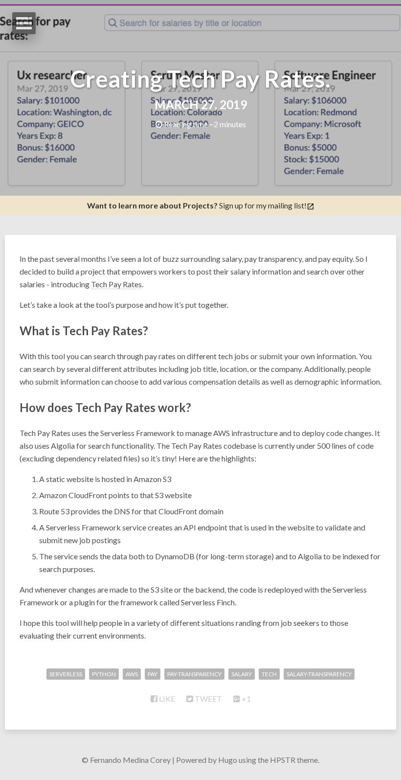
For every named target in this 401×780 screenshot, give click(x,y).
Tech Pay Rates (116, 284)
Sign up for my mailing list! (197, 205)
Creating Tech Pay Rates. (200, 78)
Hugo (227, 759)
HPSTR (282, 759)
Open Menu (24, 23)
